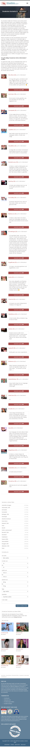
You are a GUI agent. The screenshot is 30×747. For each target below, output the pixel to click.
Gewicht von (5, 579)
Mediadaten (7, 744)
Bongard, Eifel (15, 543)
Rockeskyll (15, 516)
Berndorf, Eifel (15, 532)
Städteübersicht (7, 700)
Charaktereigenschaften (9, 701)
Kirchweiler (15, 509)
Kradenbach (15, 537)
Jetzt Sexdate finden (22, 605)
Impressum (23, 744)
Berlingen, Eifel (15, 514)
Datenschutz (17, 744)
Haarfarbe (4, 594)
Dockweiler (15, 512)
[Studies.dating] (9, 3)
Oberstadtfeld (15, 541)
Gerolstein (15, 534)
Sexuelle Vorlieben (8, 703)
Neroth (15, 528)
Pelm (15, 525)
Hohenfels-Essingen (15, 505)
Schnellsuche (6, 698)
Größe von (4, 570)
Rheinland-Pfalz (15, 675)
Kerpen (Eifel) (15, 539)
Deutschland (8, 675)
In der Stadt (4, 599)
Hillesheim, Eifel (15, 546)
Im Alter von (5, 561)
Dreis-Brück (15, 521)
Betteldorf (23, 75)
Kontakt (12, 744)
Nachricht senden (18, 90)
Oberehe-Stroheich (15, 519)
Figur (3, 589)
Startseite (3, 675)
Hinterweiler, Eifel (15, 507)
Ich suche (4, 555)
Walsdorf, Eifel (15, 523)
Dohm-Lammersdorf (15, 530)
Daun (15, 548)
